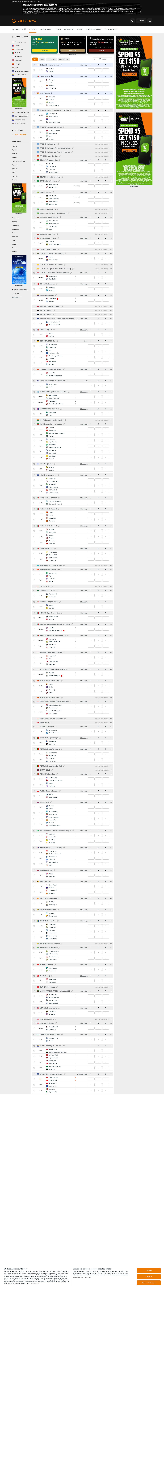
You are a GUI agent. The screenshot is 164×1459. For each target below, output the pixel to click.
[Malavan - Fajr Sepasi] (72, 440)
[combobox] (102, 59)
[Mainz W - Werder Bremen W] (72, 374)
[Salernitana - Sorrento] (72, 542)
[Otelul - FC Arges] (72, 784)
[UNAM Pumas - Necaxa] (72, 618)
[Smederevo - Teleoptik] (72, 858)
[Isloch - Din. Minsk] (72, 165)
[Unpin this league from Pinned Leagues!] (61, 65)
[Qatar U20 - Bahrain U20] (72, 1062)
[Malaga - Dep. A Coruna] (72, 104)
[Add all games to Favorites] (34, 65)
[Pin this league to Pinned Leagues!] (71, 110)
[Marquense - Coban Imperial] (72, 397)
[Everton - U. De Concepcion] (72, 243)
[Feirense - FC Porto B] (72, 759)
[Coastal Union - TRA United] (72, 958)
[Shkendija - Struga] (72, 691)
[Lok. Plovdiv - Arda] (72, 228)
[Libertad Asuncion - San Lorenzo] (72, 712)
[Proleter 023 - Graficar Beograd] (72, 852)
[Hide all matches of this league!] (111, 65)
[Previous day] (94, 59)
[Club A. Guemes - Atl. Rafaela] (72, 132)
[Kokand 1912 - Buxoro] (72, 1039)
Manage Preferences (149, 1283)
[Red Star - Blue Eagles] (72, 903)
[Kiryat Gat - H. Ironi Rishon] (72, 480)
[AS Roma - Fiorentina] (72, 87)
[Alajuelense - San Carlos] (72, 277)
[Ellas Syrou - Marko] (72, 385)
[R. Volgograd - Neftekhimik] (72, 813)
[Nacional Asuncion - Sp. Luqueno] (72, 706)
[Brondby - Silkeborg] (72, 289)
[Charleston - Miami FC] (72, 1013)
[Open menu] (149, 20)
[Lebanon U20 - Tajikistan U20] (72, 1056)
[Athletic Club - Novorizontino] (72, 197)
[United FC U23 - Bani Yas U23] (72, 1001)
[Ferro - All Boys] (72, 137)
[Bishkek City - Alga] (72, 574)
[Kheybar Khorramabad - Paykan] (72, 434)
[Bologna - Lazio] (72, 81)
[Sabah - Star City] (72, 606)
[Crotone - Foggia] (72, 536)
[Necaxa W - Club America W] (72, 640)
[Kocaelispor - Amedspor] (72, 969)
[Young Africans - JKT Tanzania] (72, 952)
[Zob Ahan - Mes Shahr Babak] (72, 446)
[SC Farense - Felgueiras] (72, 754)
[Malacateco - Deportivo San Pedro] (72, 402)
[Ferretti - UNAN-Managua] (72, 674)
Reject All (148, 1276)
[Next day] (111, 59)
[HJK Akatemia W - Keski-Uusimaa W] (72, 323)
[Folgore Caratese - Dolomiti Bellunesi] (72, 502)
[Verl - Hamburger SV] (72, 351)
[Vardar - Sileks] (72, 685)
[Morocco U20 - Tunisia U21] (72, 1079)
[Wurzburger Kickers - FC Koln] (72, 357)
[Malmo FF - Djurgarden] (72, 914)
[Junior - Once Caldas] (72, 258)
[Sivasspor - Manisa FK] (72, 980)
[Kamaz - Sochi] (72, 807)
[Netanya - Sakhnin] (72, 468)
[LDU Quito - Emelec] (72, 300)
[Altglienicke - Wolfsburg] (72, 346)
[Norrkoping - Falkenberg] (72, 937)
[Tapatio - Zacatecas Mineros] (72, 629)
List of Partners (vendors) (82, 1277)
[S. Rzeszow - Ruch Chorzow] (72, 731)
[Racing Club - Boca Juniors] (72, 115)
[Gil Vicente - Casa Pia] (72, 742)
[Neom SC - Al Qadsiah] (72, 835)
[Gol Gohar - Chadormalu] (72, 451)
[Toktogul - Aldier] (72, 580)
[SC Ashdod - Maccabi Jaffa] (72, 491)
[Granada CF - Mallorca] (72, 892)
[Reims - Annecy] (72, 334)
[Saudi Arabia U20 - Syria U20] (72, 1068)
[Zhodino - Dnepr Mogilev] (72, 170)
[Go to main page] (28, 21)
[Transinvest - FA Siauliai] (72, 595)
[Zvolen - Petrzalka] (72, 875)
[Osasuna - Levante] (72, 98)
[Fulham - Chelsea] (72, 70)
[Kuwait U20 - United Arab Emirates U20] (72, 1050)
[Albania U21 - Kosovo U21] (72, 1084)
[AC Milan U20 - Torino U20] (72, 559)
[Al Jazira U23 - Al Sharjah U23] (72, 996)
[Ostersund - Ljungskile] (72, 926)
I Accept (149, 1270)
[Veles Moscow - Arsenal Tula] (72, 818)
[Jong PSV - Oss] (72, 657)
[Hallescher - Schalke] (72, 363)
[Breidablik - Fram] (72, 413)
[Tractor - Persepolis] (72, 429)
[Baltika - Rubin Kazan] (72, 796)
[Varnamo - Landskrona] (72, 931)
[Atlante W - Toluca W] (72, 646)
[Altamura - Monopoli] (72, 531)
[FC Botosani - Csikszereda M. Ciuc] (72, 779)
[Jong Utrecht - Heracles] (72, 663)
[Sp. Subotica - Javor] (72, 864)
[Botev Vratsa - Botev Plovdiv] (72, 222)
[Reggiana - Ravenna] (72, 519)
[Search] (132, 20)
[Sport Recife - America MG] (72, 203)
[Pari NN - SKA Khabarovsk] (72, 824)
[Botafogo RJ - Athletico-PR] (72, 186)
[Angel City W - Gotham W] (72, 1028)
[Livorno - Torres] (72, 514)
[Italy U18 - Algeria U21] (72, 1090)
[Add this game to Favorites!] (34, 70)
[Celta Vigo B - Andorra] (72, 886)
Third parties (34, 1283)
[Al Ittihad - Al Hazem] (72, 841)
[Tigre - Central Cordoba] (72, 121)
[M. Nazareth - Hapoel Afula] (72, 485)
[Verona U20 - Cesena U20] (72, 553)
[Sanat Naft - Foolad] (72, 457)
